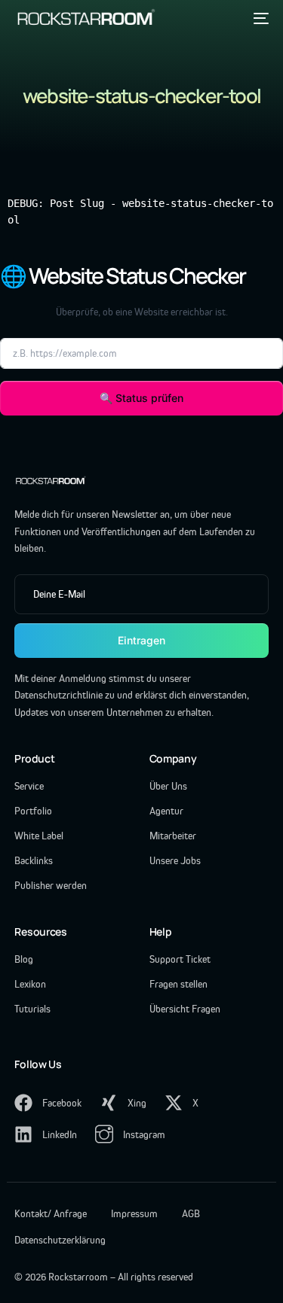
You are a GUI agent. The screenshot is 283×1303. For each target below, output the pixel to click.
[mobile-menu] (259, 18)
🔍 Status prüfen (141, 397)
